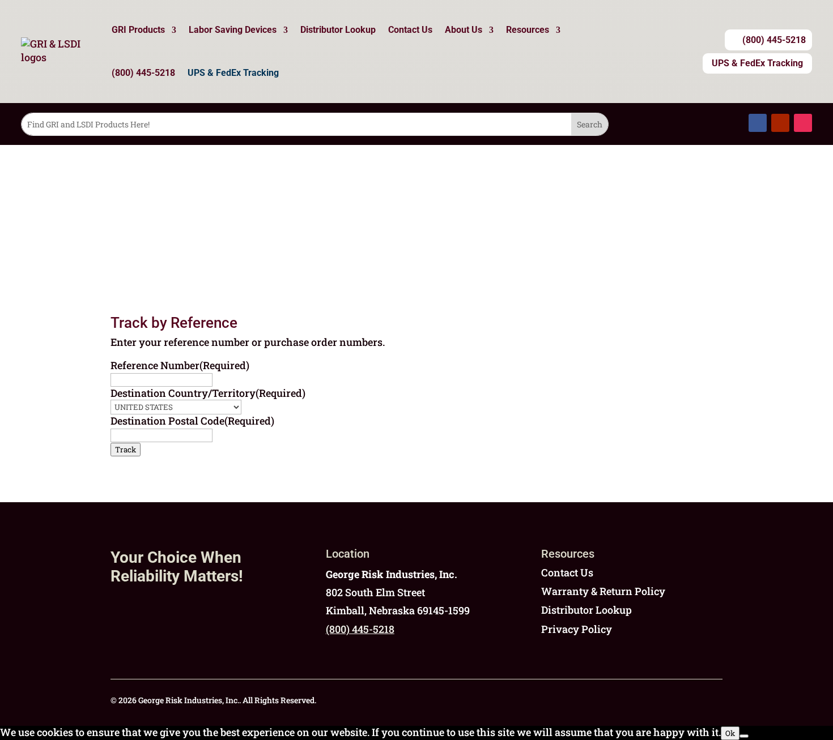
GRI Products (138, 29)
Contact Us (410, 29)
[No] (744, 736)
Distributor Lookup (338, 29)
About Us (463, 29)
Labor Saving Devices (233, 29)
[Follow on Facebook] (758, 123)
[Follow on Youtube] (780, 123)
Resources (527, 29)
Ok (730, 733)
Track (125, 449)
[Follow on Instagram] (803, 123)
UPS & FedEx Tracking (233, 72)
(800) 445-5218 (143, 72)
